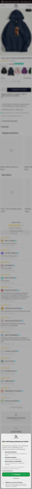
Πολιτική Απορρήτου (7, 470)
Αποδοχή (17, 474)
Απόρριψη (16, 478)
